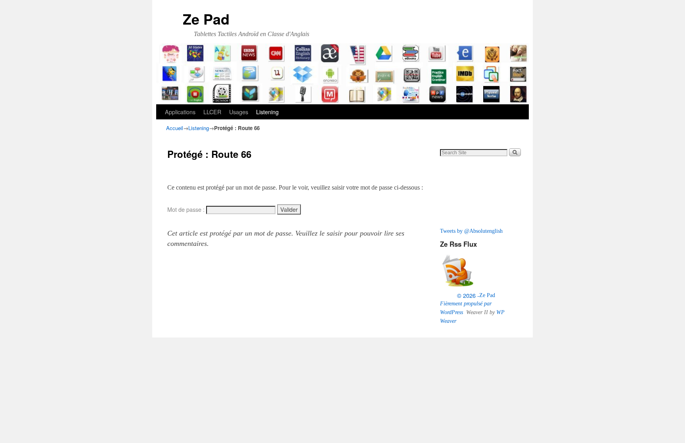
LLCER (212, 111)
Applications (180, 111)
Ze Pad (206, 18)
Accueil (174, 128)
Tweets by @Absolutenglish (471, 231)
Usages (238, 111)
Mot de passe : (186, 209)
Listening (267, 111)
